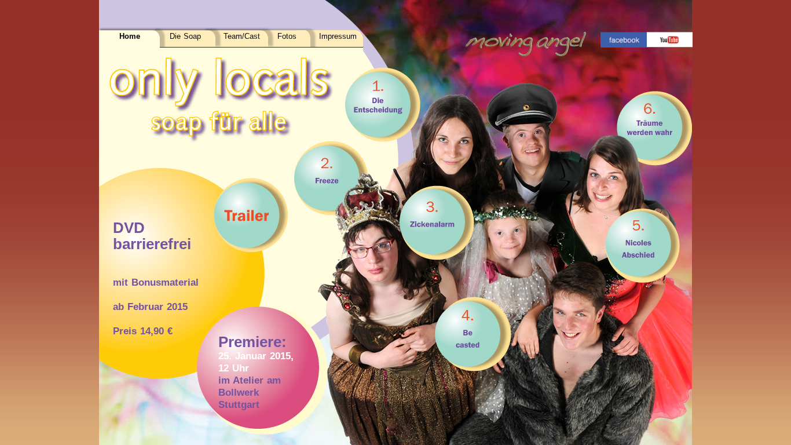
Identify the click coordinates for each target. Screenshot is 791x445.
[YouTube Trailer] (670, 39)
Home (129, 36)
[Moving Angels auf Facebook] (623, 39)
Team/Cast (242, 36)
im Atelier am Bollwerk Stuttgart (249, 392)
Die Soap (185, 36)
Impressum (338, 36)
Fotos (286, 36)
